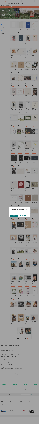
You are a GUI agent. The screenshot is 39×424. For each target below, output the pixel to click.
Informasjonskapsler (12, 213)
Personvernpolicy (16, 213)
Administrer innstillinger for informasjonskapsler (23, 215)
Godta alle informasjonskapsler (13, 215)
